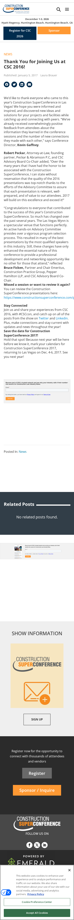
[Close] (69, 870)
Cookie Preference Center (37, 902)
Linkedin (62, 318)
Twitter (44, 318)
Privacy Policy (35, 894)
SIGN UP (37, 719)
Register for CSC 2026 (20, 33)
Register (37, 773)
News (8, 54)
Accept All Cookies (37, 912)
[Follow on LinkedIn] (45, 845)
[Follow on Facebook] (29, 845)
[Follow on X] (37, 845)
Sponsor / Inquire (37, 790)
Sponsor (54, 30)
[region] (37, 892)
